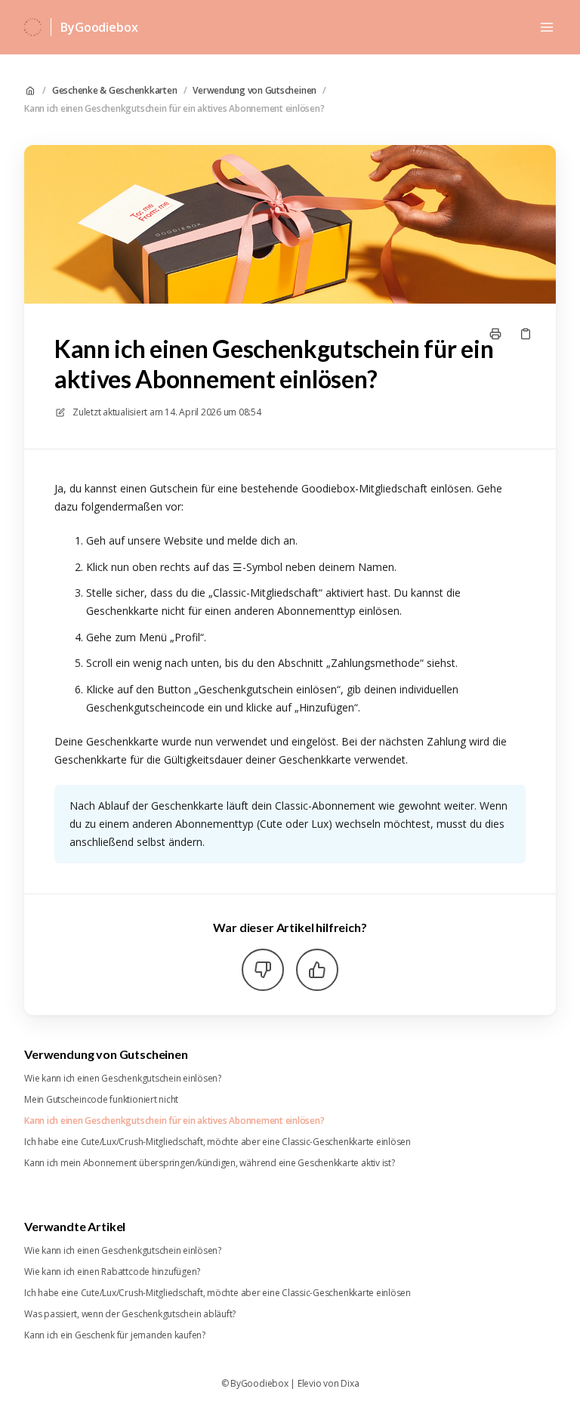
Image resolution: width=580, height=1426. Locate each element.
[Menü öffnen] (547, 27)
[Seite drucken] (495, 334)
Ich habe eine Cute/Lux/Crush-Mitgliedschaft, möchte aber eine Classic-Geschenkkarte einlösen (217, 1142)
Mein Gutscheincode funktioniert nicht (101, 1100)
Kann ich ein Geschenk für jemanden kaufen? (114, 1335)
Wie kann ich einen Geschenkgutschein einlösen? (122, 1079)
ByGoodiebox (98, 27)
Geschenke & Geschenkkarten (114, 91)
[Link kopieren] (526, 334)
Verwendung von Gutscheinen (254, 91)
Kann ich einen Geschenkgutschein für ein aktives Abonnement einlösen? (174, 109)
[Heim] (33, 27)
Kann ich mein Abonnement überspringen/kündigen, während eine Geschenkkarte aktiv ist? (209, 1163)
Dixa (350, 1384)
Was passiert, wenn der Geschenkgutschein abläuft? (130, 1314)
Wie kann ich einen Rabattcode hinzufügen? (112, 1272)
